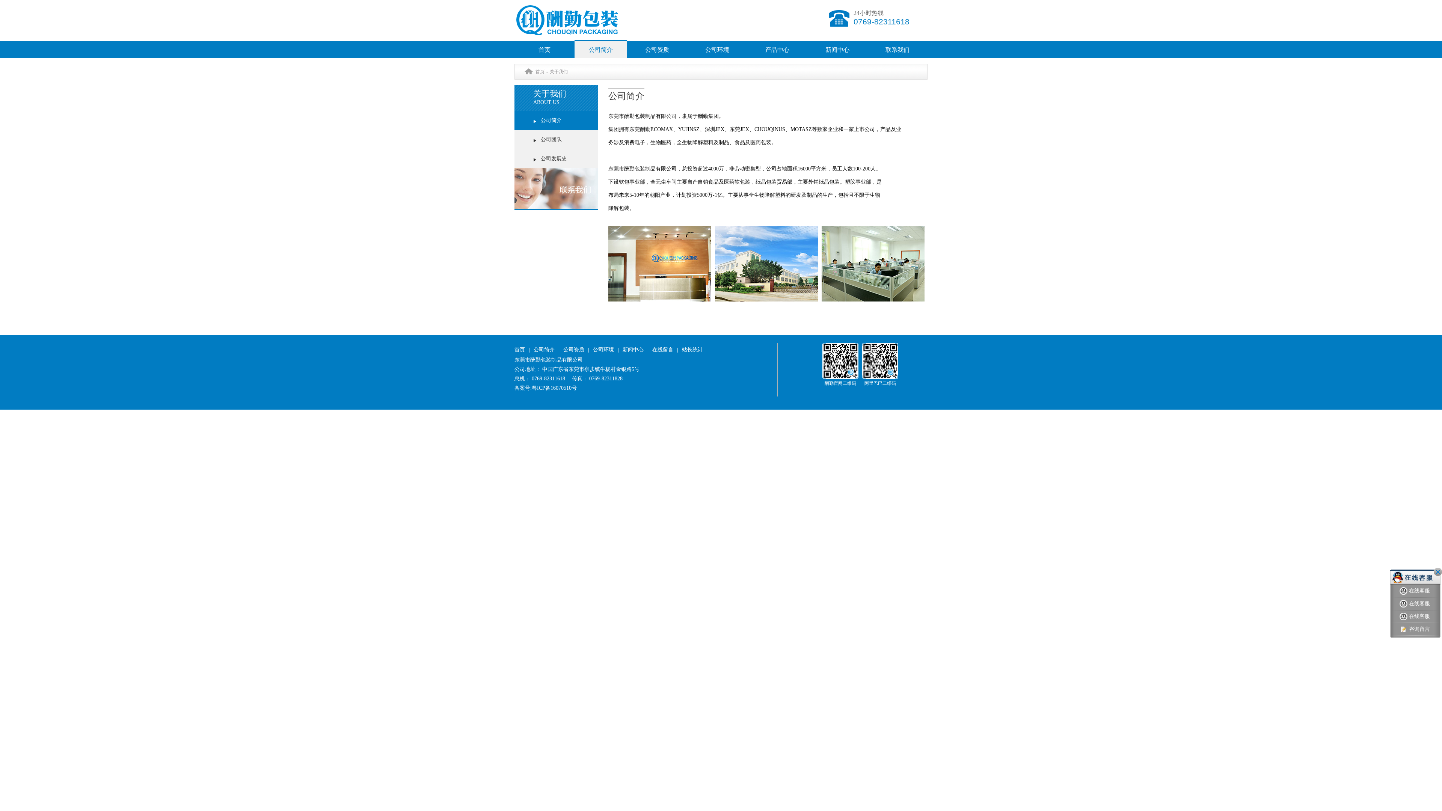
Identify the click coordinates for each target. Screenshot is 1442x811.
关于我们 (559, 71)
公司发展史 (554, 158)
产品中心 (777, 50)
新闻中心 (837, 50)
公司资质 (657, 50)
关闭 (1438, 572)
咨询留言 (1419, 629)
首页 (544, 50)
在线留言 (662, 350)
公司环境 (717, 50)
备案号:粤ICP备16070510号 (545, 388)
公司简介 (601, 50)
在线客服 (1419, 591)
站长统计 (692, 350)
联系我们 (897, 50)
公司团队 (551, 139)
